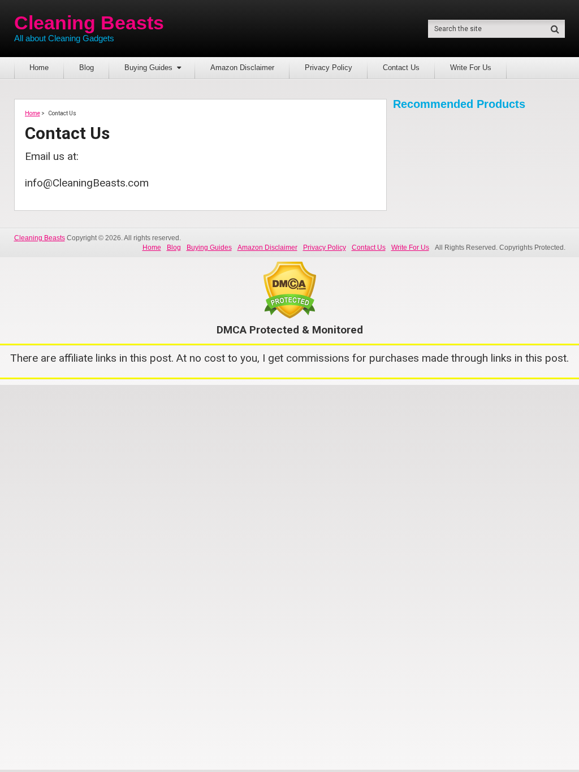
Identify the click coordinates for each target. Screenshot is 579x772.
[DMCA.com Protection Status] (289, 315)
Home (39, 67)
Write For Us (470, 67)
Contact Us (401, 67)
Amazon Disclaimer (242, 67)
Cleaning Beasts (89, 22)
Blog (86, 67)
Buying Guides (148, 67)
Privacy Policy (328, 67)
